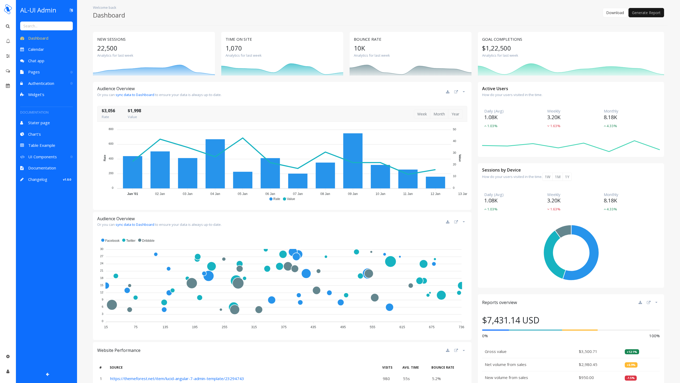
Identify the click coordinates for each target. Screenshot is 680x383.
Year (455, 113)
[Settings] (8, 356)
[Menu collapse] (8, 371)
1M (557, 176)
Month (439, 113)
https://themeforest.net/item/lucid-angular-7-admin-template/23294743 (177, 378)
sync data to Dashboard (135, 94)
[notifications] (8, 41)
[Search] (8, 26)
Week (422, 113)
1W (547, 176)
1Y (567, 176)
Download (615, 12)
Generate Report (646, 12)
